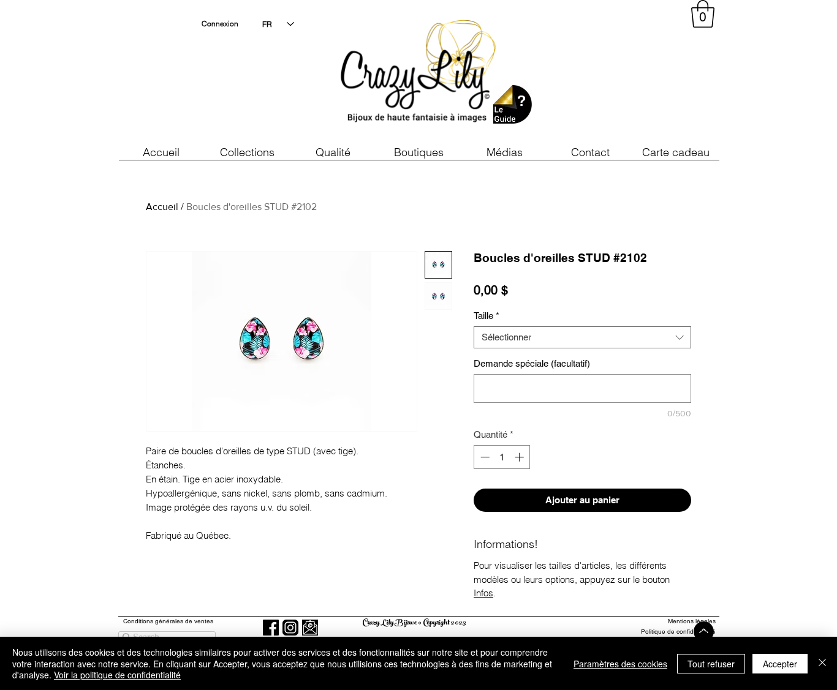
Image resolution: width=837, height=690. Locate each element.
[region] (604, 73)
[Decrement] (483, 457)
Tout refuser (711, 664)
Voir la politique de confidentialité (117, 675)
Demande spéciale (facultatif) (532, 363)
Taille (486, 315)
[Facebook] (271, 628)
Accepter (780, 664)
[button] (333, 152)
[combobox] (582, 337)
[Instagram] (290, 628)
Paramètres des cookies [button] (620, 664)
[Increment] (520, 457)
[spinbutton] (502, 457)
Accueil (162, 206)
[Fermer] (822, 663)
